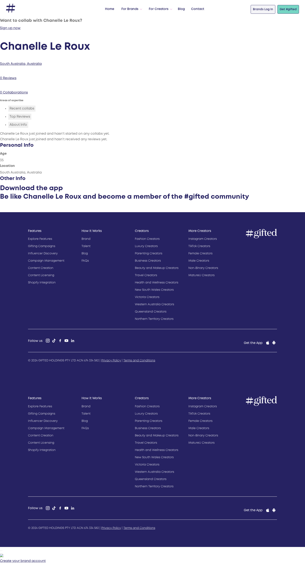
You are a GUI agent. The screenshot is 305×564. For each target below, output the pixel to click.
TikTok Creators (199, 246)
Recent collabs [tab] (22, 108)
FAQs (85, 261)
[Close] (1, 550)
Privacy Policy (111, 360)
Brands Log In (263, 9)
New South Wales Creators (154, 290)
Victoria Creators (147, 297)
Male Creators (198, 261)
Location (7, 165)
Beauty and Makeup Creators (156, 268)
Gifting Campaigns (41, 246)
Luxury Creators (146, 246)
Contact (197, 9)
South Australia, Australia (21, 63)
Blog (181, 9)
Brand (86, 239)
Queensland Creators (150, 311)
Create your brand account (23, 561)
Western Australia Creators (154, 304)
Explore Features (40, 239)
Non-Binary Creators (203, 268)
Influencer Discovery (43, 253)
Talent (86, 246)
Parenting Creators (148, 253)
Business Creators (148, 261)
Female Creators (200, 253)
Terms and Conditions (139, 360)
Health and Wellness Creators (156, 282)
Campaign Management (46, 261)
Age (3, 153)
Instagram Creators (202, 239)
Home (109, 9)
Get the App (253, 343)
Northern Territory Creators (154, 319)
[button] (131, 9)
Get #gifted (288, 9)
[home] (10, 8)
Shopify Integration (42, 282)
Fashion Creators (147, 239)
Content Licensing (41, 275)
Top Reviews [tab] (20, 116)
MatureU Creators (201, 275)
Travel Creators (146, 275)
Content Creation (40, 268)
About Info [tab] (18, 124)
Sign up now (10, 28)
